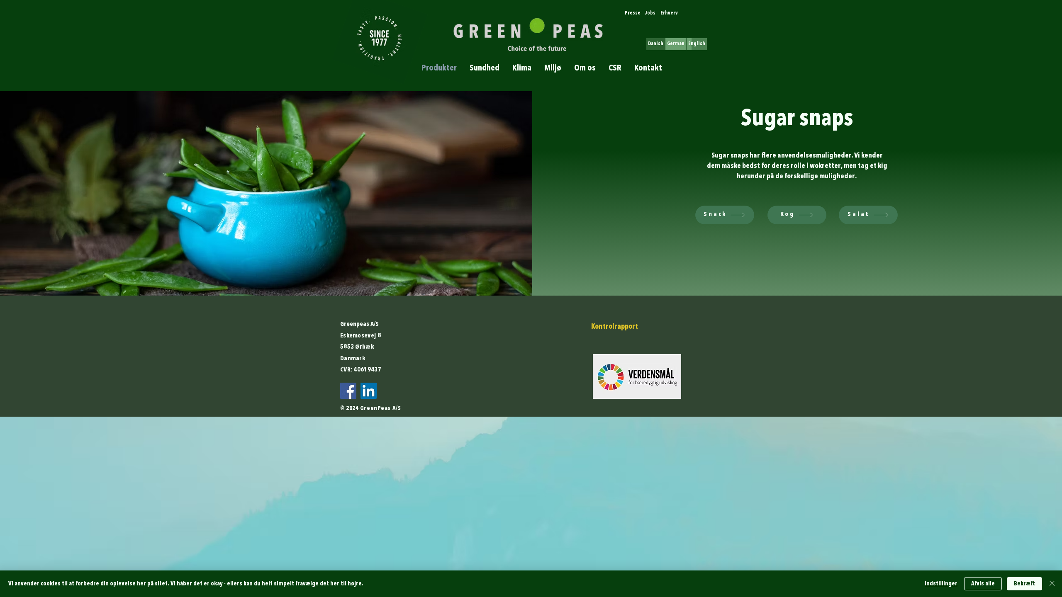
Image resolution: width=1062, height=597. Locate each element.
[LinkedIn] (368, 391)
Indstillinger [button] (941, 584)
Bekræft (1024, 584)
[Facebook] (348, 391)
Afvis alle (983, 584)
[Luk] (1052, 583)
